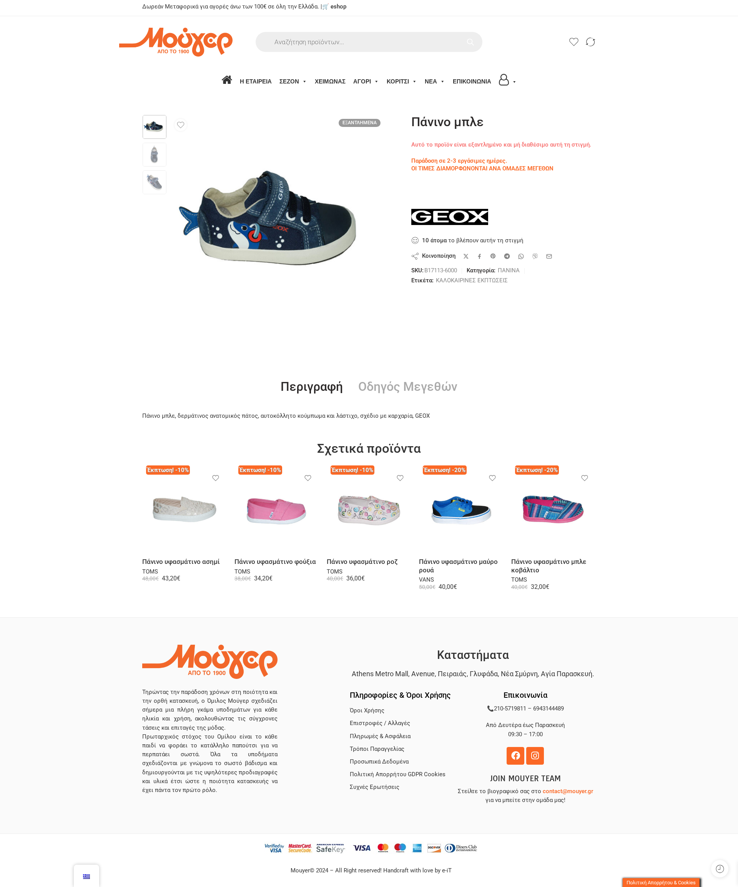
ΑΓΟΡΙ (362, 81)
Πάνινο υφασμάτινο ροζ (362, 561)
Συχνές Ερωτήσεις (374, 787)
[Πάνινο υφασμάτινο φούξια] (276, 509)
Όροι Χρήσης (367, 710)
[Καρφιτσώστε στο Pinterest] (493, 256)
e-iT (446, 870)
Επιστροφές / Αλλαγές (380, 723)
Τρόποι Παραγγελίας (377, 749)
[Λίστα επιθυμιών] (181, 125)
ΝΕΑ (431, 81)
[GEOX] (449, 217)
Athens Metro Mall (380, 674)
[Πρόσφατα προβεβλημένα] (719, 868)
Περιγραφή (312, 387)
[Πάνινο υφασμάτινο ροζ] (369, 509)
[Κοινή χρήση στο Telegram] (507, 256)
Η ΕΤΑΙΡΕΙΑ (256, 81)
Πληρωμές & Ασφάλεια (380, 736)
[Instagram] (535, 756)
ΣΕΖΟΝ (289, 81)
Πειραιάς (452, 674)
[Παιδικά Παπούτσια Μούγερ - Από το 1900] (199, 42)
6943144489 (548, 708)
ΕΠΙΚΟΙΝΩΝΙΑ (472, 81)
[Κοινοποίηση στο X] (466, 256)
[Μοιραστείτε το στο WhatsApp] (521, 256)
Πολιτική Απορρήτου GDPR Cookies (397, 774)
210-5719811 (510, 708)
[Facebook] (515, 756)
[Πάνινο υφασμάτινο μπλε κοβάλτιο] (553, 509)
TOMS (150, 572)
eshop (338, 6)
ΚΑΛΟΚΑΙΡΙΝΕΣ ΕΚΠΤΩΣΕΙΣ (472, 280)
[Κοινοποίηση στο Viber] (535, 256)
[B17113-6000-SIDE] (154, 127)
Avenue (423, 674)
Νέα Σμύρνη (519, 674)
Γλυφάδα (484, 674)
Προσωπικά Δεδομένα (379, 762)
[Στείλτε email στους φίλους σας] (549, 256)
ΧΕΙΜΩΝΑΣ (330, 81)
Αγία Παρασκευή (566, 674)
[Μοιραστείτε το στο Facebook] (479, 256)
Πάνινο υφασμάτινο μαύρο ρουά (458, 566)
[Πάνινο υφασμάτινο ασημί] (184, 509)
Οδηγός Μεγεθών (407, 387)
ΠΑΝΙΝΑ (509, 270)
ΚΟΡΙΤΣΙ (398, 81)
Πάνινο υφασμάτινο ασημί (181, 561)
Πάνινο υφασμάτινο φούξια (275, 561)
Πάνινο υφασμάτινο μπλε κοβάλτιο (548, 566)
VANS (426, 580)
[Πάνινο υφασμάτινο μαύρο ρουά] (461, 509)
